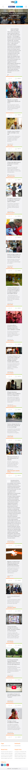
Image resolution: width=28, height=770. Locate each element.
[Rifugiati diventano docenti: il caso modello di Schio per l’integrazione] (14, 380)
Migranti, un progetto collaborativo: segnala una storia (13, 101)
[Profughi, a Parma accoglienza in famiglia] (14, 709)
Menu (26, 6)
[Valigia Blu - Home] (14, 2)
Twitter (5, 765)
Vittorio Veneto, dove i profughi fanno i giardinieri (11, 758)
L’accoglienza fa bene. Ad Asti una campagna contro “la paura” (13, 695)
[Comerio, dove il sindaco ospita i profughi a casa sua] (14, 118)
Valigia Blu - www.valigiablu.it (12, 768)
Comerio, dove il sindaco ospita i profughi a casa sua (13, 133)
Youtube (8, 765)
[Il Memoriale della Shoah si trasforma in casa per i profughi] (14, 152)
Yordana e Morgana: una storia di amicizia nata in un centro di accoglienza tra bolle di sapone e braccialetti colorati (13, 290)
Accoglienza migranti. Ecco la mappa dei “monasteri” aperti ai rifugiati (14, 200)
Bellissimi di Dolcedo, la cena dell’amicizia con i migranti (13, 458)
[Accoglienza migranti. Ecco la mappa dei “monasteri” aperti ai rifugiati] (14, 183)
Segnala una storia (14, 19)
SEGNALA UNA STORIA (5, 745)
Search (3, 7)
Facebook (2, 765)
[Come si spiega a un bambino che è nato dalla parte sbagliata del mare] (14, 219)
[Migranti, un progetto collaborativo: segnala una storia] (14, 82)
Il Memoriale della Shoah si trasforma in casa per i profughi (14, 164)
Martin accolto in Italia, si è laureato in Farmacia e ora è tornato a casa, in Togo (14, 256)
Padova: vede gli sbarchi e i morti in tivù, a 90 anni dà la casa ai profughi (14, 425)
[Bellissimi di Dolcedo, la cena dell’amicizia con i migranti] (14, 444)
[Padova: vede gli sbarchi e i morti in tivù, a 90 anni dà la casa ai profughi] (14, 413)
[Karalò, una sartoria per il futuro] (14, 584)
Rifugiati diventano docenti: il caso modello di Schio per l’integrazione (13, 394)
